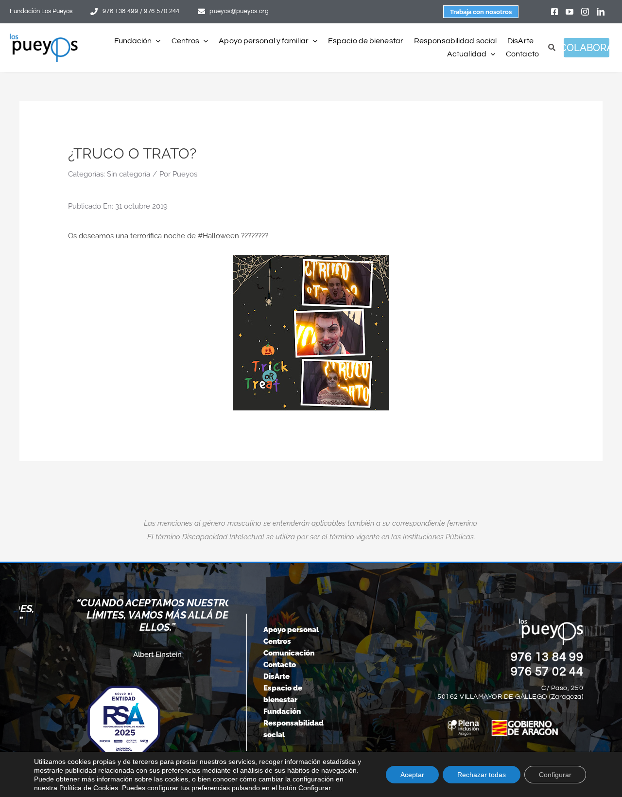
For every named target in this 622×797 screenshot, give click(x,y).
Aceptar (412, 775)
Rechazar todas (481, 775)
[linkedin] (601, 12)
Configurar (555, 775)
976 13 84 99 (547, 657)
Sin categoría (128, 174)
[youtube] (569, 12)
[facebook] (554, 12)
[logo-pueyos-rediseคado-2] (44, 37)
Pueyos (185, 174)
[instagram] (585, 12)
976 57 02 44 (547, 671)
